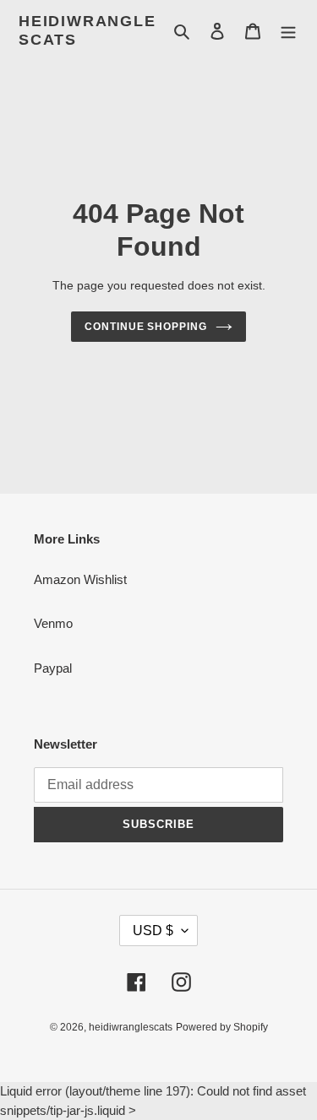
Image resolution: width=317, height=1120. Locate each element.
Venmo (53, 623)
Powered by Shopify (222, 1027)
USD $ (153, 930)
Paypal (53, 668)
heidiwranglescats (87, 30)
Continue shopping (146, 327)
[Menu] (288, 31)
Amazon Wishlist (80, 579)
